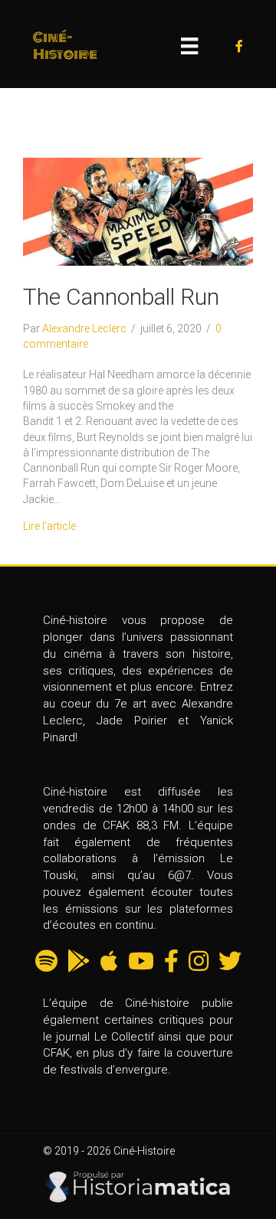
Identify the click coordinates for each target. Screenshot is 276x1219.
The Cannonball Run (121, 296)
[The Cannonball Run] (138, 210)
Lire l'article (49, 526)
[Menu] (189, 46)
